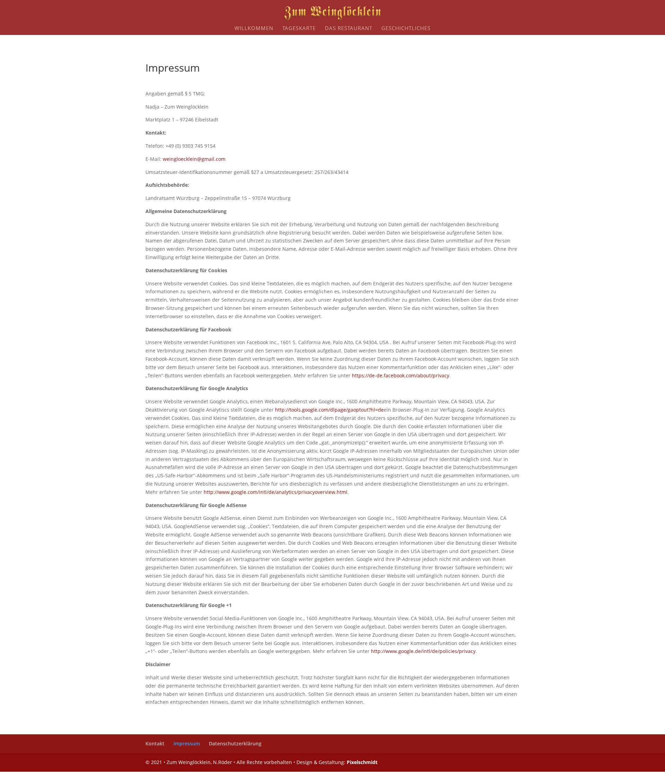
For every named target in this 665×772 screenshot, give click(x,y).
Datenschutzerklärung (235, 743)
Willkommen (253, 28)
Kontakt (155, 743)
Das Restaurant (348, 28)
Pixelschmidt (362, 762)
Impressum (187, 743)
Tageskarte (299, 28)
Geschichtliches (406, 28)
